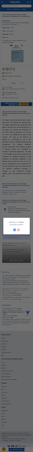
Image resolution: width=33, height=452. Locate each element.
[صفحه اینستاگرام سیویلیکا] (18, 229)
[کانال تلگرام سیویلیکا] (14, 229)
